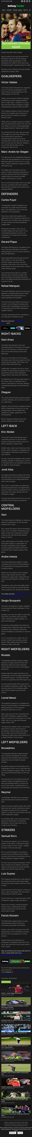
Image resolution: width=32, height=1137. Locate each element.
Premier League (17, 10)
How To (25, 10)
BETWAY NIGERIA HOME (6, 1)
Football (9, 10)
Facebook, (17, 972)
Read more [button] (12, 1132)
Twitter (23, 972)
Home (3, 10)
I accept (20, 1132)
